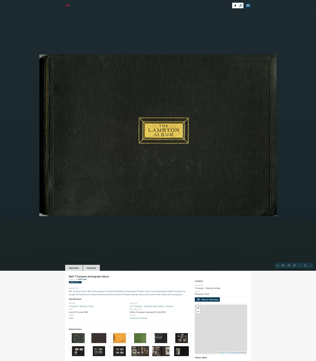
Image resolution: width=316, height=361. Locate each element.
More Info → (75, 282)
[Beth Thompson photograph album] (119, 338)
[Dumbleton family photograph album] (98, 338)
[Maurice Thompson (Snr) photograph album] (78, 338)
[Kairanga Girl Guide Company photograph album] (161, 338)
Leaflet (222, 353)
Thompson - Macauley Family (81, 306)
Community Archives (138, 318)
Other (71, 318)
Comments (91, 267)
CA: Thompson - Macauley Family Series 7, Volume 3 (151, 306)
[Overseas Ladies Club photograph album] (140, 338)
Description (74, 267)
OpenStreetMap (233, 353)
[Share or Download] (277, 265)
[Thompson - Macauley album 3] (181, 351)
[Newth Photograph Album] (181, 338)
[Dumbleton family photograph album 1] (140, 351)
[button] (198, 308)
